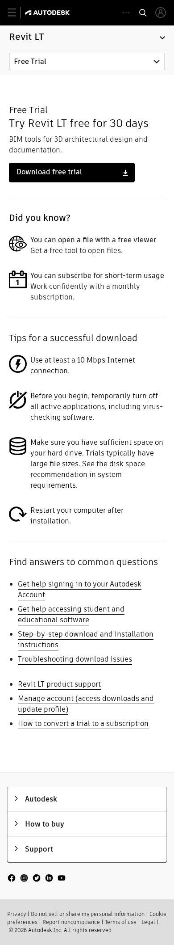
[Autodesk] (48, 12)
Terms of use (121, 922)
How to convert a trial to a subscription (83, 723)
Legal (148, 922)
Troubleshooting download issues (75, 659)
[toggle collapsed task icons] (126, 13)
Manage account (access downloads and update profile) (86, 703)
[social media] (36, 879)
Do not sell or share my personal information (88, 914)
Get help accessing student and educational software (71, 614)
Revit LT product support (59, 684)
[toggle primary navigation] (16, 12)
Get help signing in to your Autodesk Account (79, 589)
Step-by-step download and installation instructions (85, 639)
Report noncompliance (71, 922)
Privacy (16, 914)
